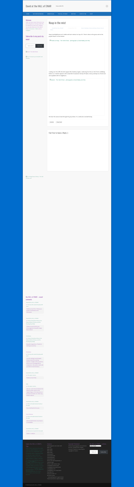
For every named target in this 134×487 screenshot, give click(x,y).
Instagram (28, 30)
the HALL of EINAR (62, 14)
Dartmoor (37, 455)
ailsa (27, 384)
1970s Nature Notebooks (35, 470)
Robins (30, 473)
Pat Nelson (28, 336)
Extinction (41, 460)
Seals (33, 448)
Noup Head (59, 122)
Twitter (104, 6)
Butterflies (36, 451)
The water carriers (32, 375)
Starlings (30, 467)
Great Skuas (35, 473)
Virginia (33, 455)
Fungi (28, 462)
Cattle (39, 473)
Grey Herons (41, 450)
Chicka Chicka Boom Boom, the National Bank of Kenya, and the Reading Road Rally (34, 322)
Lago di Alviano (29, 458)
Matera (33, 453)
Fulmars (35, 456)
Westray (73, 14)
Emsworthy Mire (29, 456)
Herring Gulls (29, 455)
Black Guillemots (30, 464)
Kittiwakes (36, 464)
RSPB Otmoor (35, 467)
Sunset (35, 465)
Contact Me (83, 14)
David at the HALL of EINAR (38, 6)
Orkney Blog (50, 14)
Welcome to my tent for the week (35, 431)
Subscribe (39, 46)
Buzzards (28, 474)
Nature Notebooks (38, 14)
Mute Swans (39, 456)
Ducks (36, 448)
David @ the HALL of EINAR (57, 28)
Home (27, 14)
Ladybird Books (34, 450)
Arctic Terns (29, 448)
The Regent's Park (30, 460)
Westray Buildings (93, 28)
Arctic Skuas (28, 451)
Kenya (42, 462)
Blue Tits (35, 471)
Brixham (38, 462)
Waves (32, 451)
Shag (36, 453)
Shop (91, 14)
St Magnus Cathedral (38, 458)
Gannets (52, 122)
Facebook (100, 6)
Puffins (33, 462)
